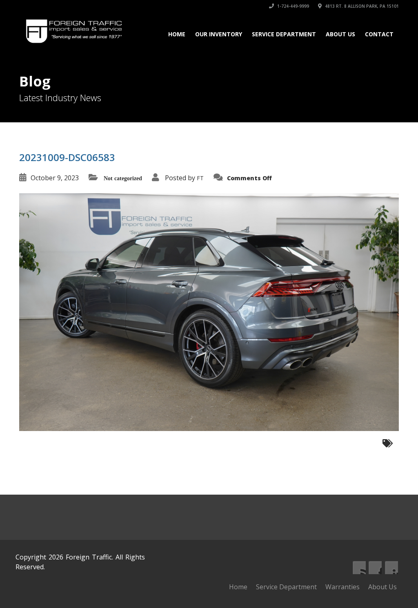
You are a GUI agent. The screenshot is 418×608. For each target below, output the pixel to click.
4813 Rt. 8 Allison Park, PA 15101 (361, 6)
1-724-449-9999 (292, 6)
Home (176, 34)
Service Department (284, 34)
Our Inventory (218, 34)
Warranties (342, 586)
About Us (340, 34)
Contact (379, 34)
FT (200, 178)
